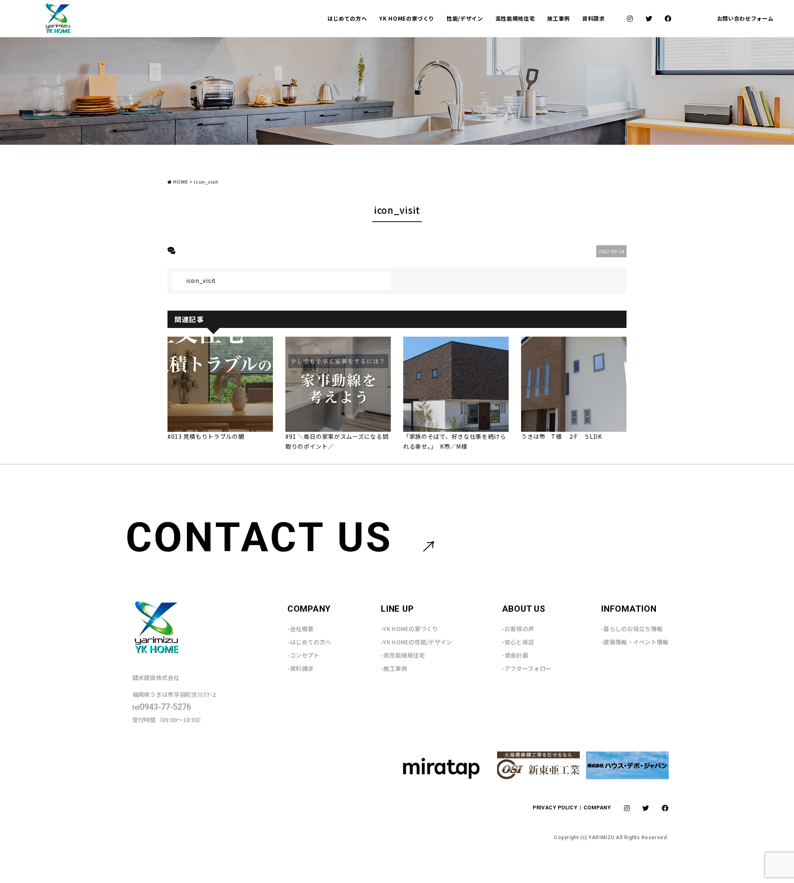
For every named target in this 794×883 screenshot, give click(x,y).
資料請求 (593, 18)
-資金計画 (515, 655)
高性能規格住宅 (515, 18)
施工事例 (558, 18)
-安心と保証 (518, 642)
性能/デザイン (465, 18)
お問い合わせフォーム (745, 18)
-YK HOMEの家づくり (409, 629)
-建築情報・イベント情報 (634, 642)
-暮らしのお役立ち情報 (631, 629)
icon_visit (201, 280)
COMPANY (597, 807)
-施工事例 (394, 668)
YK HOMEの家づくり (406, 18)
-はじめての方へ (309, 642)
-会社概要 (300, 629)
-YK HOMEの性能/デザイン (416, 642)
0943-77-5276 (161, 707)
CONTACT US (259, 537)
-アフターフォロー (527, 668)
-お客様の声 (518, 629)
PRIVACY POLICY (556, 807)
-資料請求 (300, 668)
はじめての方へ (347, 18)
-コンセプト (303, 655)
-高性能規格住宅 (403, 655)
